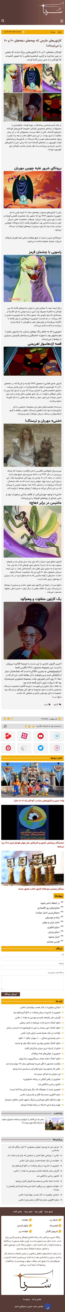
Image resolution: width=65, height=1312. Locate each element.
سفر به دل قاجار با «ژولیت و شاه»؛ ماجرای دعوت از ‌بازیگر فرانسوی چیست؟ (23, 1121)
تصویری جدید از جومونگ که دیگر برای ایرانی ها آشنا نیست (35, 1089)
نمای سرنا (28, 1211)
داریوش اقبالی (52, 1231)
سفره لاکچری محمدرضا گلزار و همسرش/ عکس (40, 1094)
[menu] (62, 21)
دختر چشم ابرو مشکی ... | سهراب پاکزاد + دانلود (39, 1038)
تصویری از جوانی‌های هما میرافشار (45, 1053)
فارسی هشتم (53, 942)
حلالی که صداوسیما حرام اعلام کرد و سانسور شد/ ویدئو (36, 1069)
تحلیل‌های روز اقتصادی (48, 908)
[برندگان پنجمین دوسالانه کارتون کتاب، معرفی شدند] (32, 868)
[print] (5, 718)
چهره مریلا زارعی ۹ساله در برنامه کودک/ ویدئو (40, 1105)
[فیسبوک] (25, 726)
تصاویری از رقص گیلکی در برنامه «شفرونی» (41, 1079)
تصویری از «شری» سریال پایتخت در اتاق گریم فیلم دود (36, 1012)
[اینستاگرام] (57, 748)
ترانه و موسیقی (52, 917)
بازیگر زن (54, 1220)
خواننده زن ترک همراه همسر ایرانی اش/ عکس (40, 1033)
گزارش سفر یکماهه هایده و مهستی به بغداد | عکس (37, 1017)
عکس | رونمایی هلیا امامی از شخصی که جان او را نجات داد (33, 1155)
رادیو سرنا (49, 1211)
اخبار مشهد (54, 937)
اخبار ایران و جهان (51, 922)
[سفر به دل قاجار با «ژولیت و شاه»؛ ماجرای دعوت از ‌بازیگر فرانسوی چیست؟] (54, 1124)
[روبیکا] (24, 748)
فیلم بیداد (54, 1225)
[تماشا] (8, 736)
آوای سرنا (39, 1211)
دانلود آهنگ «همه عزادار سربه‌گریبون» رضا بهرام (39, 1058)
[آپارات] (24, 736)
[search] (3, 21)
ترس (46, 704)
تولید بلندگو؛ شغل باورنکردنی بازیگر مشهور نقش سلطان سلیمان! (32, 1099)
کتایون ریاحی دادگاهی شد (49, 1084)
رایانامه (61, 963)
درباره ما (27, 1299)
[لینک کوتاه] (11, 719)
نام (63, 954)
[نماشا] (8, 748)
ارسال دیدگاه (11, 994)
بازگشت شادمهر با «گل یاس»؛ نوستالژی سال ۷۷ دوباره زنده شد (33, 1063)
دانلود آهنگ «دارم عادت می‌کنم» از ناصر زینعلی (40, 1022)
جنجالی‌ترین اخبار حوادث (48, 913)
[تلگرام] (32, 726)
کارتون (56, 704)
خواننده (25, 1220)
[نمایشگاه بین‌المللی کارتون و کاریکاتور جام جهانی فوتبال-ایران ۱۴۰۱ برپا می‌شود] (32, 822)
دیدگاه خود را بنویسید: (56, 972)
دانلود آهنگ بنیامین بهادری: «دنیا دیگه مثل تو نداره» (37, 1043)
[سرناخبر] (51, 8)
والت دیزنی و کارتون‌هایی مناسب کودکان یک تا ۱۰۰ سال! (39, 800)
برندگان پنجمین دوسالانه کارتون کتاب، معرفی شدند (41, 889)
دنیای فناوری (53, 927)
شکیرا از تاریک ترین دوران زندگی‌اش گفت (42, 1048)
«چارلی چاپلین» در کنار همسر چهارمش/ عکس (40, 1007)
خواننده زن (23, 1231)
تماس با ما (37, 1299)
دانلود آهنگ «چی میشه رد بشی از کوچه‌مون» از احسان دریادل (33, 1028)
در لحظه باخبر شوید (50, 903)
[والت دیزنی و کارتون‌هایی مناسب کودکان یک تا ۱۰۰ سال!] (32, 780)
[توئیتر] (29, 726)
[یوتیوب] (40, 736)
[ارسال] (8, 718)
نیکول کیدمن (22, 1225)
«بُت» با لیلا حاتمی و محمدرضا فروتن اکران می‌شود (37, 1181)
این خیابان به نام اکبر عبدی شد (47, 1074)
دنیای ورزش (54, 932)
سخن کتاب (18, 1211)
